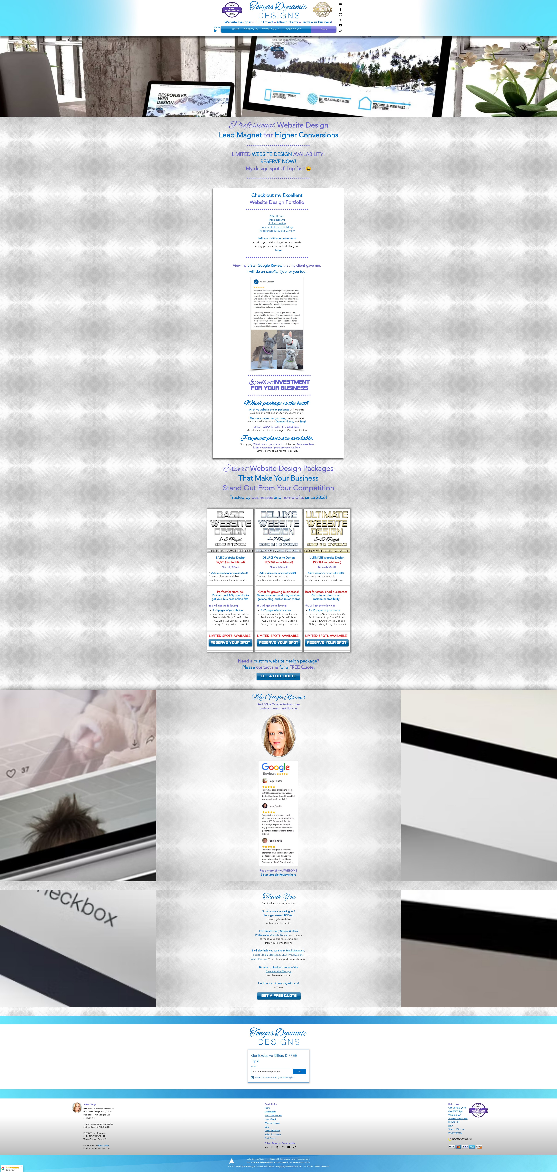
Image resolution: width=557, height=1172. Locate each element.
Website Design (279, 934)
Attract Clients (287, 22)
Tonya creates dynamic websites (98, 1124)
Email (254, 1066)
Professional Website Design (269, 1166)
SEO (301, 1166)
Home (267, 1108)
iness (327, 22)
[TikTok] (340, 31)
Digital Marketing (289, 1166)
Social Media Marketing (266, 954)
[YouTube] (340, 25)
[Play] (215, 30)
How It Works (271, 1119)
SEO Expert (264, 22)
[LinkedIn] (340, 4)
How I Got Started (273, 1115)
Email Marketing (294, 950)
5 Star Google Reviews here (278, 874)
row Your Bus (313, 22)
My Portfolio (270, 1111)
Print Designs (296, 954)
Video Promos (259, 959)
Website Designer (238, 22)
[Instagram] (340, 14)
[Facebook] (340, 9)
